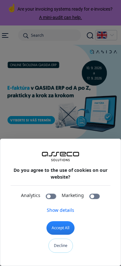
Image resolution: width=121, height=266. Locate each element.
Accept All (60, 228)
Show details (60, 210)
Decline (60, 245)
